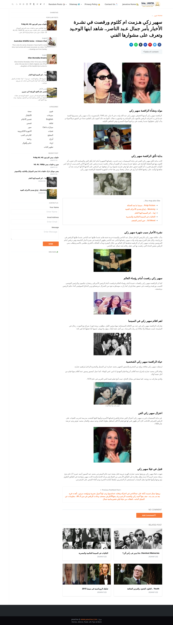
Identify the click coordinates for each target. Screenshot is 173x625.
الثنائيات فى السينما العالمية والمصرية (140, 216)
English (44, 38)
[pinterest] (30, 4)
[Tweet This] (155, 45)
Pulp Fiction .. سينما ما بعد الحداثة (141, 205)
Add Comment (148, 515)
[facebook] (44, 4)
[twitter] (40, 4)
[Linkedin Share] (145, 45)
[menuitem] (130, 4)
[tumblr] (34, 4)
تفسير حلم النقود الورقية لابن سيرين (34, 91)
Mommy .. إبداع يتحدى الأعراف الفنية (140, 209)
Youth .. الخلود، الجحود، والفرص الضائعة (143, 588)
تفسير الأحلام (43, 89)
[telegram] (37, 4)
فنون (45, 72)
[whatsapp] (23, 4)
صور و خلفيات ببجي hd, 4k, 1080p (46, 164)
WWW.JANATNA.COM (89, 619)
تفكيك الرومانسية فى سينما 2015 (95, 588)
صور (45, 21)
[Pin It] (150, 45)
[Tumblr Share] (141, 45)
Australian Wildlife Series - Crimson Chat (30, 41)
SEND (51, 244)
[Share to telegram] (131, 45)
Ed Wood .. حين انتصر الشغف (143, 220)
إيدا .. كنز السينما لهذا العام (145, 213)
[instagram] (27, 4)
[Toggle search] (13, 4)
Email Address (53, 217)
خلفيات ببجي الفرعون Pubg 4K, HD (34, 24)
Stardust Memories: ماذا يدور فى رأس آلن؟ (141, 553)
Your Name (54, 207)
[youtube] (20, 4)
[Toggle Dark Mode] (17, 4)
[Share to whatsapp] (136, 45)
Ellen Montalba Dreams (37, 58)
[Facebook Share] (159, 45)
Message (55, 227)
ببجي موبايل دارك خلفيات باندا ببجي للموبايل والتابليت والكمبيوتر (36, 171)
